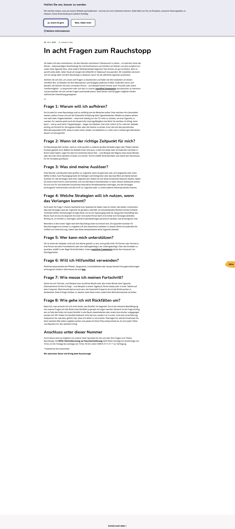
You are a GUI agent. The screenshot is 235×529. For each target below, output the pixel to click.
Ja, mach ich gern (56, 23)
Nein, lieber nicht (83, 23)
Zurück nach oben (116, 526)
